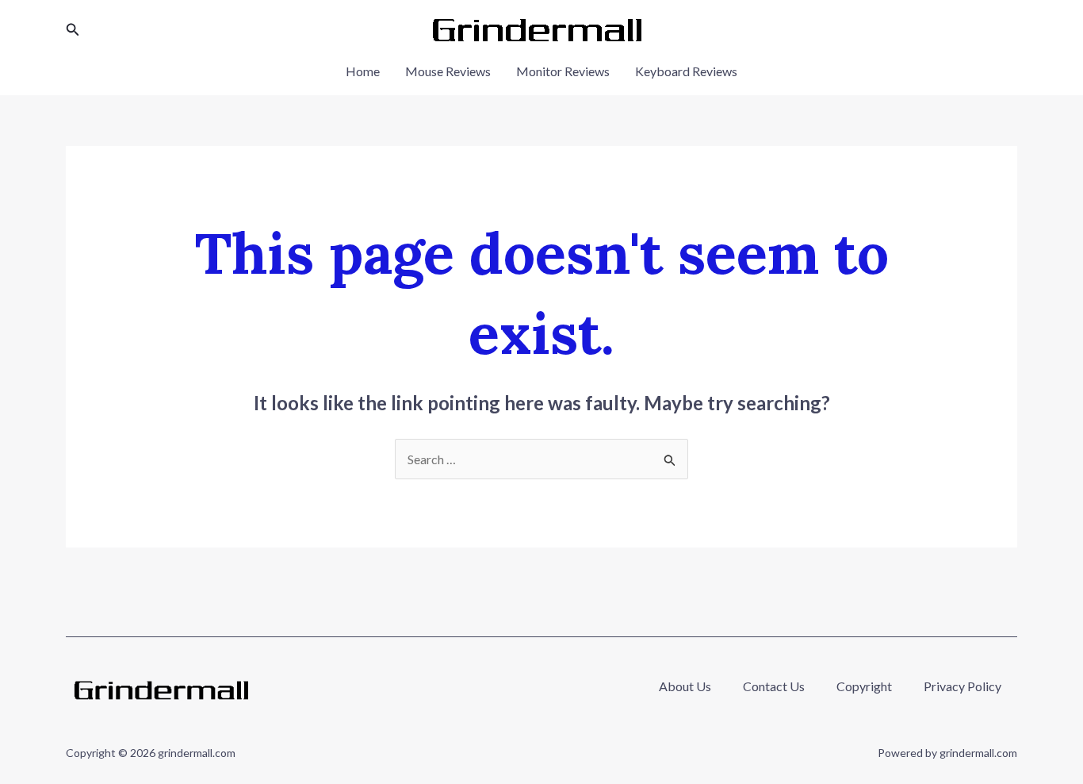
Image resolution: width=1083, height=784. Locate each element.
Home (363, 71)
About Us (685, 686)
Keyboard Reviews (686, 71)
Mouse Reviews (448, 71)
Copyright (864, 686)
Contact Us (774, 686)
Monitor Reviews (563, 71)
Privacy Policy (962, 686)
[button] (73, 30)
